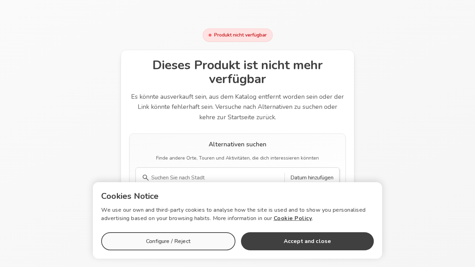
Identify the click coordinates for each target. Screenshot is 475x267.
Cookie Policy (293, 218)
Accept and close (307, 241)
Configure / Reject (168, 241)
